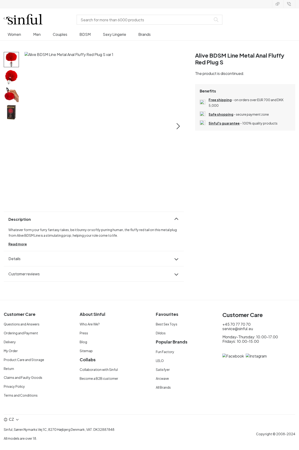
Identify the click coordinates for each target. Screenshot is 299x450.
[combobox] (145, 19)
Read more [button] (17, 244)
